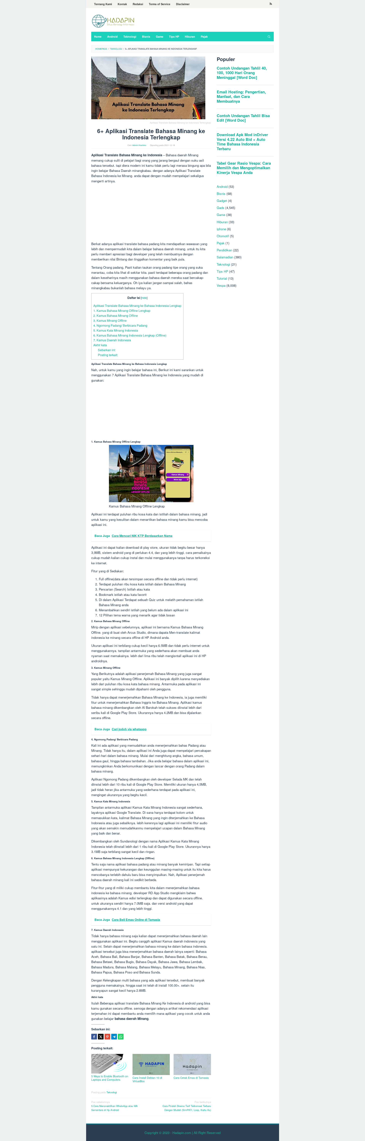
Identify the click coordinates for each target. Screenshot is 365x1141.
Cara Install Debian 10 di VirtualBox (147, 1079)
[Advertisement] (151, 213)
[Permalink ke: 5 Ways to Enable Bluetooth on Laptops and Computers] (110, 1064)
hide (144, 298)
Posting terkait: (108, 355)
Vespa (221, 285)
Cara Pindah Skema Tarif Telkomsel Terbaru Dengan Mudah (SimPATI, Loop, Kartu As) (187, 1106)
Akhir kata (100, 345)
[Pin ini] (107, 1036)
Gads (220, 207)
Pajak (221, 243)
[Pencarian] (269, 36)
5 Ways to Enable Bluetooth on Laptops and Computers (109, 1077)
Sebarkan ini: (107, 350)
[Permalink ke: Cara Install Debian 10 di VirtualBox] (151, 1064)
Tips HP (222, 271)
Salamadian (225, 257)
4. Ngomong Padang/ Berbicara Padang (120, 325)
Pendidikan (224, 250)
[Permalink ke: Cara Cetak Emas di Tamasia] (192, 1064)
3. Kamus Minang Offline (110, 320)
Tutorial (222, 278)
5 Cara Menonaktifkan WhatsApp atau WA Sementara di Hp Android (114, 1106)
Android (222, 186)
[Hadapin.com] (113, 20)
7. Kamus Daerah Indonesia (112, 340)
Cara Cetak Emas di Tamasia (191, 1078)
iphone (221, 228)
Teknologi (111, 1092)
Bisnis (221, 193)
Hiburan (222, 221)
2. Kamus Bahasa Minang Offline (115, 315)
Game (221, 214)
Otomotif (223, 235)
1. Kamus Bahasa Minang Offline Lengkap (121, 310)
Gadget (222, 200)
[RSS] (271, 4)
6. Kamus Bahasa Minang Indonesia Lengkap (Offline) (129, 335)
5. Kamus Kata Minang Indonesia (115, 330)
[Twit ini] (101, 1036)
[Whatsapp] (121, 1036)
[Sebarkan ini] (94, 1036)
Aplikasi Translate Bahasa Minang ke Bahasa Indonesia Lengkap (137, 305)
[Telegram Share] (114, 1036)
